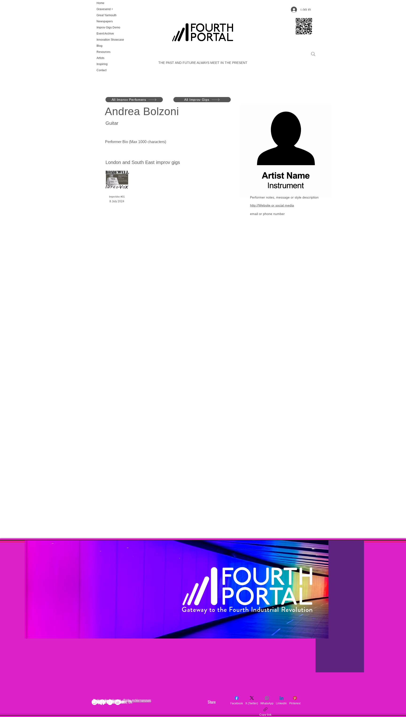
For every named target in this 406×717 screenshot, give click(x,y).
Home (100, 3)
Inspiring (102, 64)
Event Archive (105, 33)
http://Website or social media (272, 205)
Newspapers (105, 21)
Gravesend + (105, 9)
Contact (101, 70)
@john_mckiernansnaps (137, 700)
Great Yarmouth (107, 15)
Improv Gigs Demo (108, 27)
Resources (103, 52)
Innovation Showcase (110, 39)
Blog (99, 45)
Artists (100, 58)
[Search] (313, 54)
